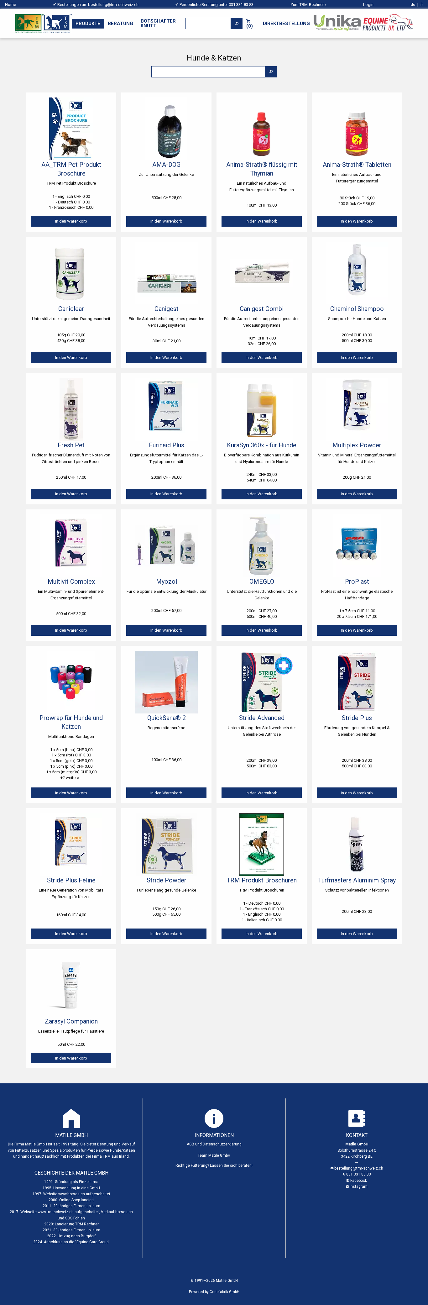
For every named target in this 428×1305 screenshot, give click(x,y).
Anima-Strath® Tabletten (357, 164)
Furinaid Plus (166, 445)
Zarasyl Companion (71, 1021)
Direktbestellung (286, 23)
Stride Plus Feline (71, 880)
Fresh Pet (71, 445)
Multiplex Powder (356, 445)
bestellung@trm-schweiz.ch (113, 4)
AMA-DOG (166, 164)
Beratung (120, 23)
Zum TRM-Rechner (307, 4)
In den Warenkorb (71, 221)
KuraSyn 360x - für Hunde (261, 445)
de (412, 4)
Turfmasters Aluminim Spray (357, 880)
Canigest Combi (262, 309)
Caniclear (71, 309)
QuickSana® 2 (166, 718)
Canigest (166, 309)
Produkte (88, 23)
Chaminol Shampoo (357, 309)
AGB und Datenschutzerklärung (214, 1144)
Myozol (166, 581)
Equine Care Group (92, 1242)
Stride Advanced (261, 718)
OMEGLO (261, 581)
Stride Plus (357, 718)
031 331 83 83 (241, 4)
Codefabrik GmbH (224, 1292)
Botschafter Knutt (158, 23)
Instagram (359, 1186)
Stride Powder (166, 880)
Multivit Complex (71, 581)
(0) (249, 26)
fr (421, 4)
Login (368, 4)
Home (10, 4)
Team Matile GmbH (214, 1155)
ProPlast (357, 581)
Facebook (358, 1180)
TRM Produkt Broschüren (262, 880)
